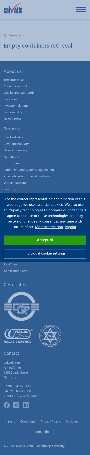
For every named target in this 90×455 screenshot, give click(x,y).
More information (49, 227)
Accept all (45, 240)
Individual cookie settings (45, 254)
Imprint (70, 227)
